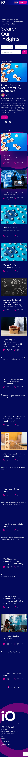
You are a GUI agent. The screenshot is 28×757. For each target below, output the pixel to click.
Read (4, 117)
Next (18, 687)
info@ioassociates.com (7, 746)
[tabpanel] (14, 91)
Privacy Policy (17, 724)
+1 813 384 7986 (5, 744)
